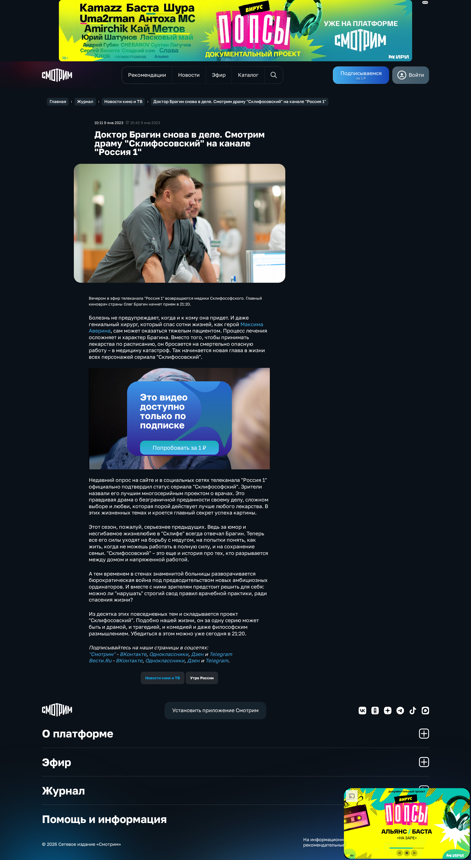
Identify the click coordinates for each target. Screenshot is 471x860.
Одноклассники (168, 654)
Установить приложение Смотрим (215, 710)
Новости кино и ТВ (123, 101)
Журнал (85, 101)
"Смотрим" (102, 654)
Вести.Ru (100, 660)
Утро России (202, 678)
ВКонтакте (133, 654)
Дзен (197, 654)
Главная (58, 101)
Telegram (220, 654)
